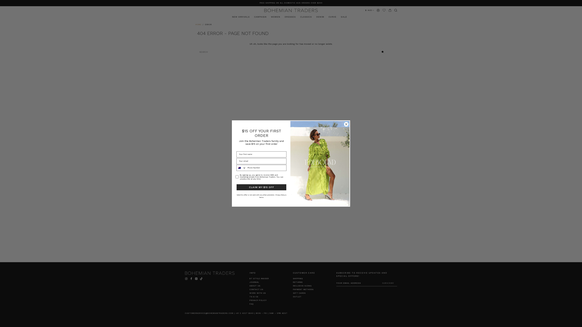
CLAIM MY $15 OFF (261, 187)
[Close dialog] (346, 124)
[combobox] (241, 168)
